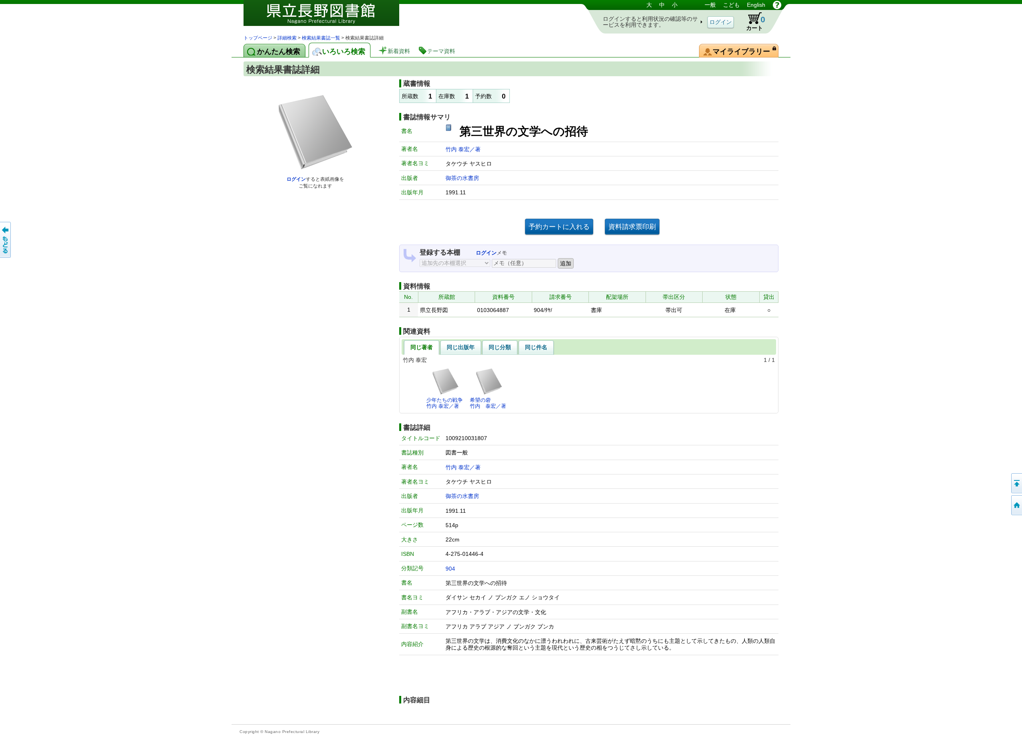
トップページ (258, 38)
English (756, 5)
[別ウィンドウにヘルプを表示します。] (777, 5)
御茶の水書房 (462, 178)
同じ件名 (536, 347)
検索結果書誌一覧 (321, 38)
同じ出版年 (461, 347)
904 (450, 568)
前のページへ (6, 240)
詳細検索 (287, 38)
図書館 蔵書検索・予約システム (327, 17)
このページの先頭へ (1016, 483)
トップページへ (1016, 505)
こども (731, 5)
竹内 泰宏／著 (463, 149)
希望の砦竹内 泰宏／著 (488, 403)
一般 (710, 5)
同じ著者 (421, 347)
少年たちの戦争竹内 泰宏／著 (444, 403)
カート (755, 23)
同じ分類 (500, 347)
